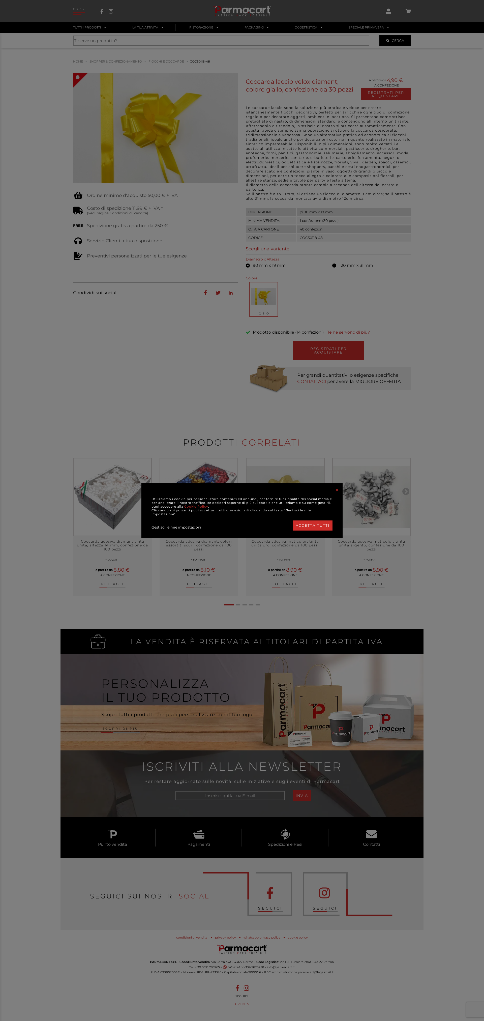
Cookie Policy (196, 506)
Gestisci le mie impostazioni (176, 527)
